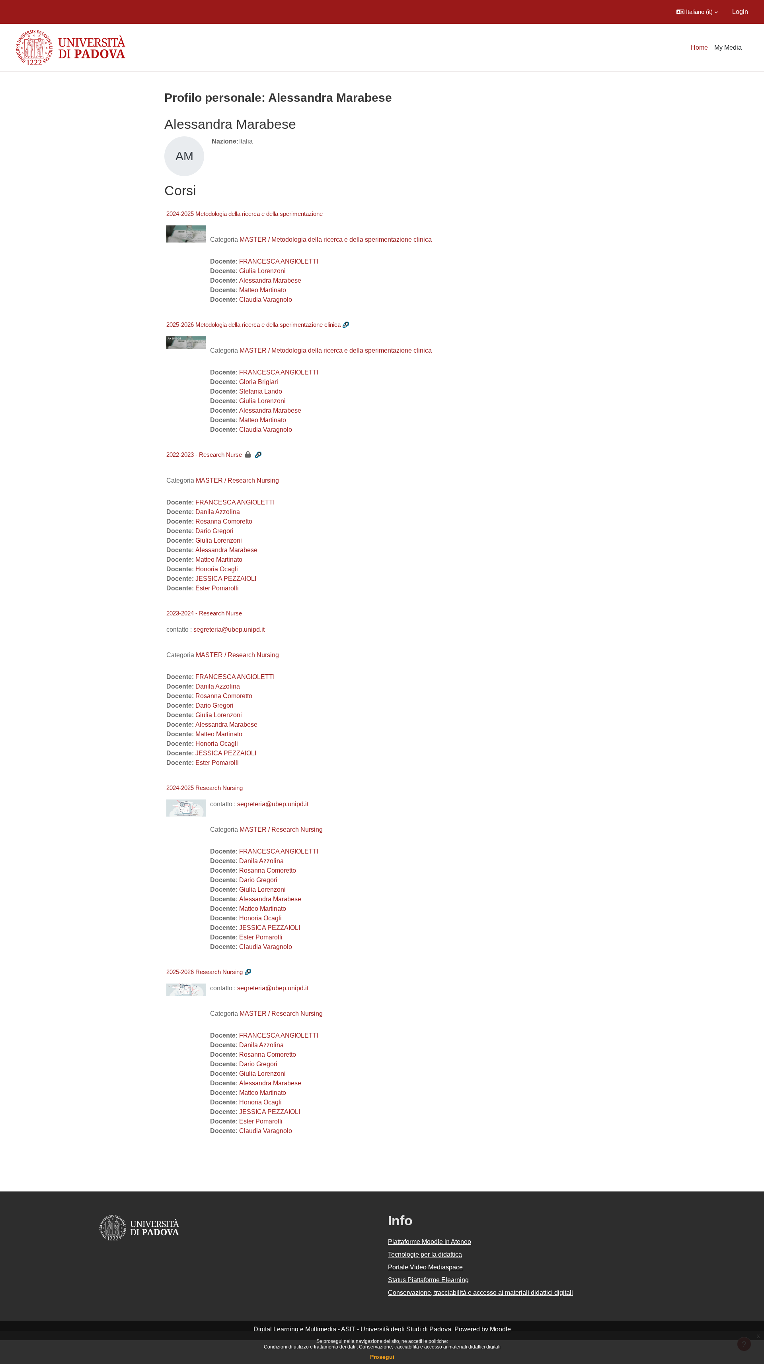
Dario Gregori (214, 531)
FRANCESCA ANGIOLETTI (278, 261)
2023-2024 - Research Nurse (204, 613)
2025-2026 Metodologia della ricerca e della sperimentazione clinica (253, 324)
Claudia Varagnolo (265, 299)
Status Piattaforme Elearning (428, 1280)
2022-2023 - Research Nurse (204, 454)
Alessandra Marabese (270, 280)
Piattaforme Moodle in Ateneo (429, 1241)
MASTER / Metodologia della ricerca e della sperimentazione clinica (336, 239)
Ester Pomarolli (217, 588)
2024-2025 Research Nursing (204, 787)
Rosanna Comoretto (223, 521)
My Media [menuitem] (728, 47)
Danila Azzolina (217, 511)
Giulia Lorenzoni (262, 271)
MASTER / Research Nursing (237, 480)
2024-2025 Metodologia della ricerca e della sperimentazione (244, 213)
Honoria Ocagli (216, 569)
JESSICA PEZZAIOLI (225, 578)
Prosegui (382, 1357)
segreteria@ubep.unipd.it (229, 629)
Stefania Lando (260, 391)
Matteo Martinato (262, 290)
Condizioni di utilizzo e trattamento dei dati (310, 1347)
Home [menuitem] (699, 47)
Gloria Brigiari (258, 381)
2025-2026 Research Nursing (204, 971)
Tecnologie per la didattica (425, 1254)
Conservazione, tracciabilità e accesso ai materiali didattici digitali (430, 1347)
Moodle (500, 1329)
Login (740, 11)
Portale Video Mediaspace (425, 1267)
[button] (697, 12)
